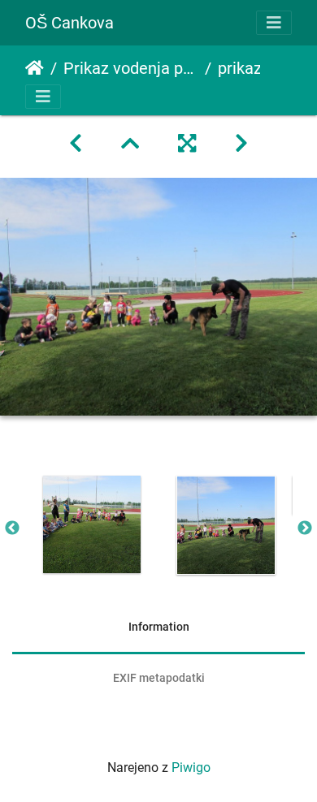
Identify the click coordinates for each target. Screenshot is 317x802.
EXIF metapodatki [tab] (159, 677)
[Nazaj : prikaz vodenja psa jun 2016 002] (76, 144)
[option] (91, 524)
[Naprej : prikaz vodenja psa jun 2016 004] (241, 144)
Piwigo (191, 767)
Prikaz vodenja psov (130, 68)
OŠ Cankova (69, 22)
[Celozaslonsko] (186, 144)
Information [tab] (158, 626)
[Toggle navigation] (274, 23)
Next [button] (305, 528)
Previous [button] (12, 528)
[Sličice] (130, 144)
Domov (34, 68)
